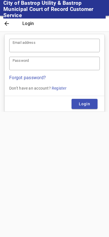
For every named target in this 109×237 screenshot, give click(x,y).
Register (59, 88)
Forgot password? (27, 77)
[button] (6, 24)
